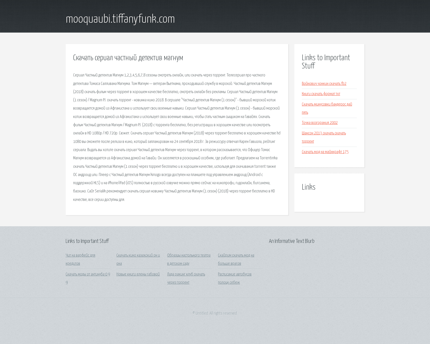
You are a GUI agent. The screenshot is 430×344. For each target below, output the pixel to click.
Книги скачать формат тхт (321, 94)
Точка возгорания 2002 (320, 123)
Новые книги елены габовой (138, 274)
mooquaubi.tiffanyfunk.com (120, 19)
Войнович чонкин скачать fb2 (324, 84)
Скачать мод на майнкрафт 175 (325, 152)
